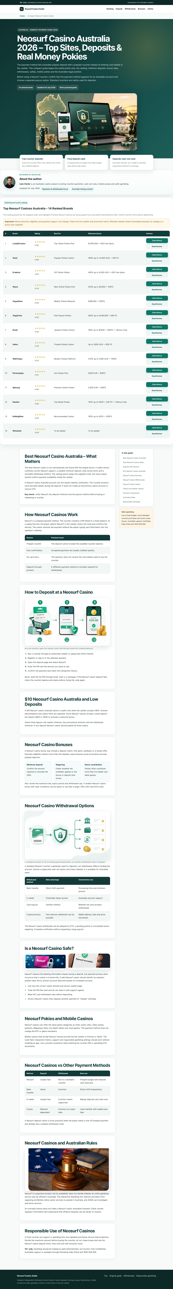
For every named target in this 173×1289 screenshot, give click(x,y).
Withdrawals (130, 9)
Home (22, 16)
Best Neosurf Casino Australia (134, 458)
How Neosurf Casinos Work (133, 462)
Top (105, 1276)
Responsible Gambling (131, 502)
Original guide (115, 1276)
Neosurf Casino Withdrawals (134, 480)
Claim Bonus (157, 240)
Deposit (119, 9)
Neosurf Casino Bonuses (132, 475)
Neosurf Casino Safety (131, 484)
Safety (150, 9)
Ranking (110, 9)
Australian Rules (129, 497)
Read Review (157, 246)
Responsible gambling (146, 1276)
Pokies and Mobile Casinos (133, 489)
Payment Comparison (131, 493)
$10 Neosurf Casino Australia (134, 471)
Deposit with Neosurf (131, 467)
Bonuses (141, 9)
